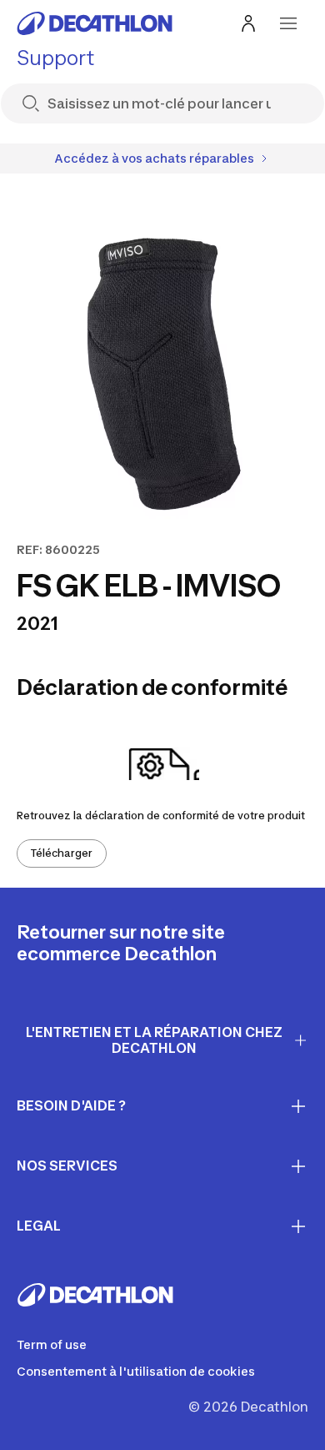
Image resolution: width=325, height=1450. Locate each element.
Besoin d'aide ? (71, 1105)
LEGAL (39, 1225)
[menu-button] (288, 23)
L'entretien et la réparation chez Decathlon (154, 1040)
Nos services (67, 1165)
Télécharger (61, 853)
